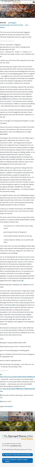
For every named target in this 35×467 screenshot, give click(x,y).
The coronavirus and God (16, 25)
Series (7, 16)
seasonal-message (13, 14)
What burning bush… (22, 14)
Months (25, 16)
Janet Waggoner (12, 22)
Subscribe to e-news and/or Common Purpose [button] (18, 454)
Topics (2, 16)
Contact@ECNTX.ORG (15, 445)
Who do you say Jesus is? (15, 417)
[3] (13, 305)
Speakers (18, 16)
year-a (26, 25)
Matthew (2, 27)
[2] (22, 280)
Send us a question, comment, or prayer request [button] (16, 460)
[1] (4, 99)
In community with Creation (16, 427)
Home (1, 14)
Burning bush (9, 406)
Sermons (6, 14)
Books (12, 16)
